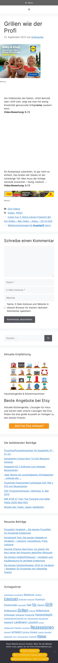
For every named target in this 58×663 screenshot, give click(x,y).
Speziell (41, 632)
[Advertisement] (47, 61)
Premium (17, 628)
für (34, 605)
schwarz (16, 632)
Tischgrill (32, 637)
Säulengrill (8, 637)
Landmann (20, 622)
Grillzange (20, 615)
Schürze (25, 632)
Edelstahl (11, 599)
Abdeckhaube (8, 595)
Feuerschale (10, 605)
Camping (38, 595)
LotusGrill (33, 622)
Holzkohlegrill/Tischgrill (13, 618)
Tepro (15, 637)
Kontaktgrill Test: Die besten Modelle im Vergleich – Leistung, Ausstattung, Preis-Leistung (26, 541)
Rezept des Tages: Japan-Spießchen (24, 507)
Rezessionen (42, 627)
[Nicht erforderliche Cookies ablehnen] (54, 651)
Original (41, 623)
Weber (41, 636)
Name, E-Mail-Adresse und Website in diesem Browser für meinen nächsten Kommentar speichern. (28, 307)
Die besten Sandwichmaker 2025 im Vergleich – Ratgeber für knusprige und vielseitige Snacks (29, 569)
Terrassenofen (22, 637)
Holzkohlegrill (43, 614)
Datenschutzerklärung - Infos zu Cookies (30, 659)
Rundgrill (7, 632)
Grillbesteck (10, 610)
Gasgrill (41, 605)
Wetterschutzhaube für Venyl (29, 225)
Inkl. (25, 619)
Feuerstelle (22, 605)
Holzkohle (29, 615)
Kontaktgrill (43, 619)
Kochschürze (33, 619)
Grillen (11, 213)
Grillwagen (9, 615)
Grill (48, 604)
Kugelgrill (8, 622)
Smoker (33, 632)
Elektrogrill (23, 599)
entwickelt (30, 599)
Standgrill (47, 632)
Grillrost (32, 611)
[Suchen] (48, 338)
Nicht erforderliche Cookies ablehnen (29, 655)
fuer (29, 604)
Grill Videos (14, 208)
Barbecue (29, 594)
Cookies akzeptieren (30, 651)
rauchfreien (26, 628)
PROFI (19, 213)
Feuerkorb (40, 599)
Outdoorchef (9, 628)
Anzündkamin (18, 595)
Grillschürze (42, 610)
